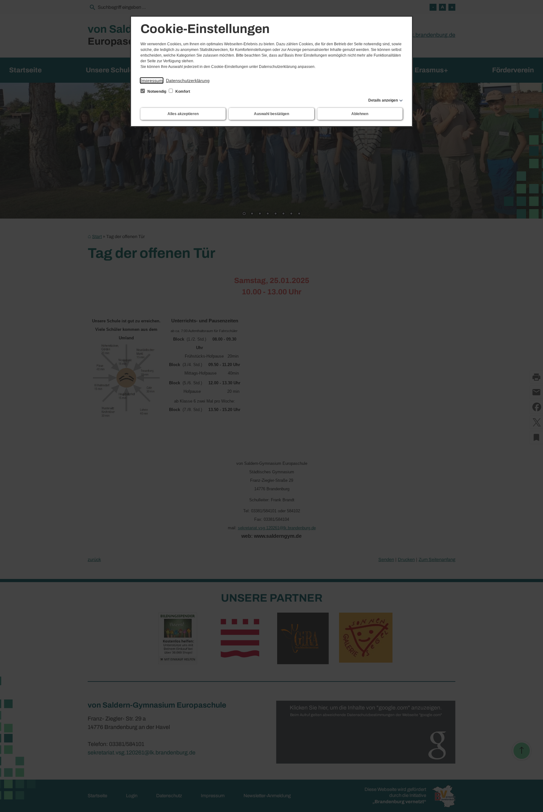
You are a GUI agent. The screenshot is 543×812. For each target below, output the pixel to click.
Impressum (151, 80)
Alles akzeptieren (183, 114)
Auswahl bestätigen (271, 114)
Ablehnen (359, 114)
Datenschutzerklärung (188, 80)
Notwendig (156, 91)
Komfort (182, 91)
